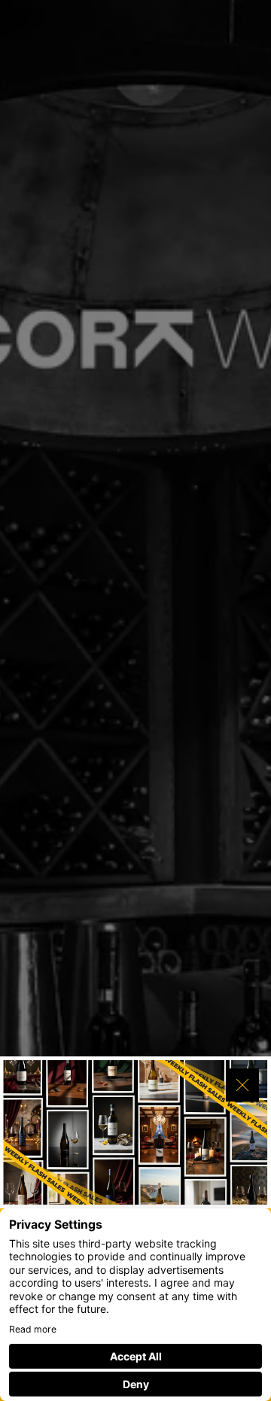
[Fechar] (242, 1085)
